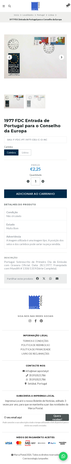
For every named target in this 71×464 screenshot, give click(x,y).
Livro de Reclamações (35, 354)
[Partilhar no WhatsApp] (50, 278)
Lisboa (51, 15)
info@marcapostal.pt (37, 371)
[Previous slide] (9, 57)
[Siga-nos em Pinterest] (41, 320)
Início (16, 15)
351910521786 (37, 375)
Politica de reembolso (35, 345)
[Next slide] (61, 57)
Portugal (41, 15)
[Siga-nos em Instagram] (30, 320)
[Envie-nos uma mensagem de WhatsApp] (63, 456)
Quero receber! (57, 417)
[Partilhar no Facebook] (37, 278)
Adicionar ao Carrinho (35, 193)
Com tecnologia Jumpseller (35, 458)
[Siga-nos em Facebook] (35, 320)
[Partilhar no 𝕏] (44, 278)
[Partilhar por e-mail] (57, 278)
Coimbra (11, 152)
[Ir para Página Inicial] (35, 6)
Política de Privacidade (35, 349)
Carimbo (8, 147)
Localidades (28, 15)
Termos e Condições (35, 341)
